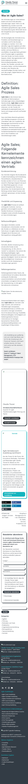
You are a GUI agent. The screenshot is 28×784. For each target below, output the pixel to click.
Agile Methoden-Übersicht (9, 747)
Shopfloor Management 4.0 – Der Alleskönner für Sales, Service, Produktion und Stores (20, 520)
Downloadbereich (7, 751)
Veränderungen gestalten (9, 722)
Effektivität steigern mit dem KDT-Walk (7, 515)
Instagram (9, 688)
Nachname (6, 571)
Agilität (4, 619)
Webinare (4, 745)
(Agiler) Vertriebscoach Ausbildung (11, 698)
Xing (6, 688)
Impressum (5, 758)
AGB (3, 764)
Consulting (5, 742)
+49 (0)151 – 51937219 (16, 662)
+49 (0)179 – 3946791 (16, 673)
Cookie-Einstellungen (8, 762)
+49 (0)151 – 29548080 (16, 681)
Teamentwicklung (8, 631)
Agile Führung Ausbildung (9, 705)
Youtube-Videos (6, 749)
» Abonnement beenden (11, 600)
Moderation (5, 625)
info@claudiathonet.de (14, 651)
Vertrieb (5, 11)
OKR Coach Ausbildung (8, 700)
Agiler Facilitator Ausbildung (9, 696)
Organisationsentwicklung (10, 627)
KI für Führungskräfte (7, 720)
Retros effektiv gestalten (8, 724)
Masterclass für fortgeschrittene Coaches (13, 711)
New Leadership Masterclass (10, 713)
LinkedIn (3, 688)
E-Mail (5, 561)
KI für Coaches (6, 718)
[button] (6, 502)
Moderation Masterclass (8, 716)
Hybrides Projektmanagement (10, 726)
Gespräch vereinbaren (11, 418)
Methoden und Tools (8, 623)
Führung (4, 621)
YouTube (12, 688)
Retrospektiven (7, 629)
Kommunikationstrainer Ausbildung (11, 702)
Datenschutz (5, 760)
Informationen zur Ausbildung (10, 494)
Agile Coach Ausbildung (8, 694)
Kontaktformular (9, 423)
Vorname (6, 566)
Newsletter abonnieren (11, 592)
